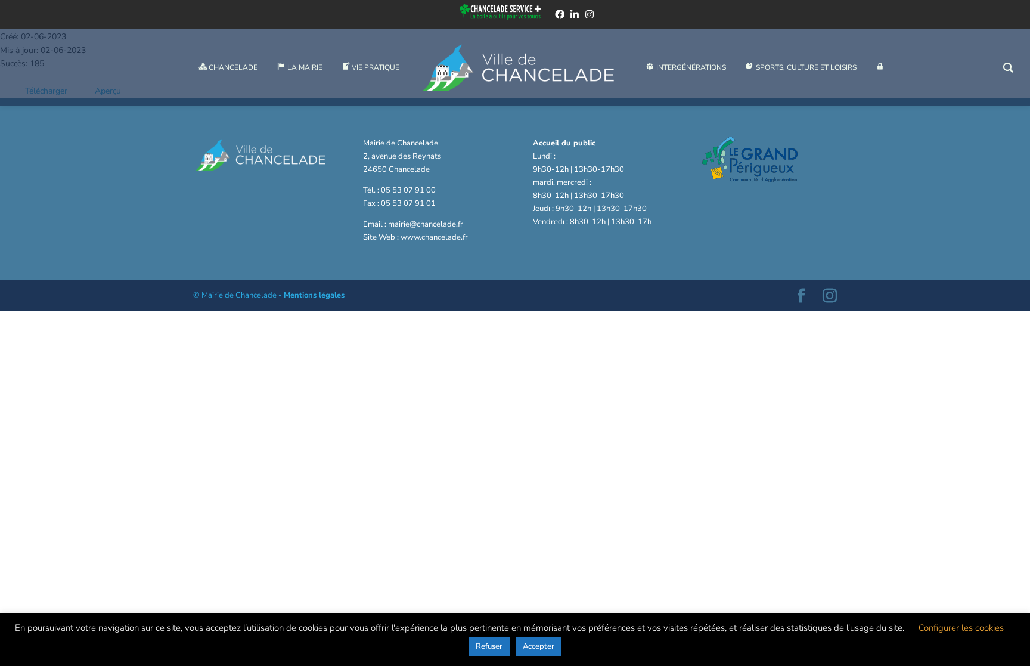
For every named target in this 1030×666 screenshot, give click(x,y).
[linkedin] (574, 14)
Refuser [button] (489, 646)
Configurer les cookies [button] (961, 628)
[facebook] (559, 14)
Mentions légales (314, 295)
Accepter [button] (538, 646)
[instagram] (589, 14)
